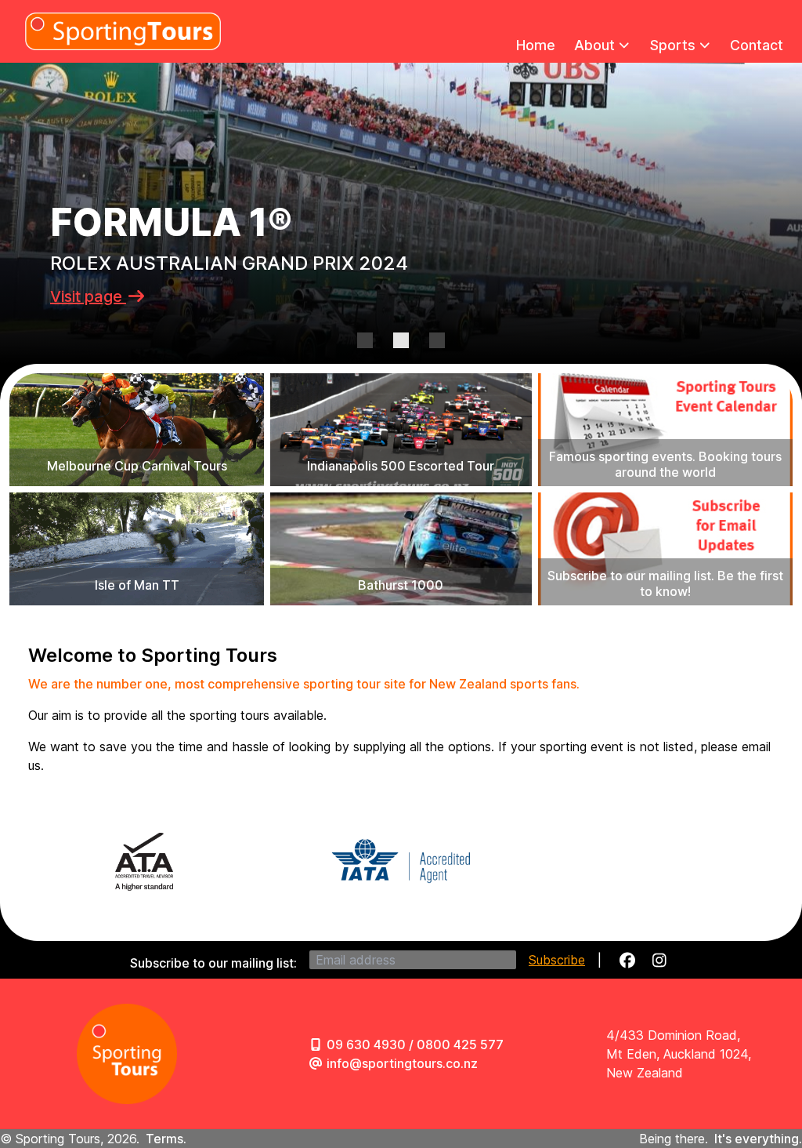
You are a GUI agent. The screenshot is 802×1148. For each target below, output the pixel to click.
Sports (672, 45)
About (594, 45)
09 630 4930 (366, 1044)
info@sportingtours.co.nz (402, 1063)
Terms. (166, 1138)
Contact (756, 45)
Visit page (88, 296)
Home (535, 45)
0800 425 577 (460, 1044)
